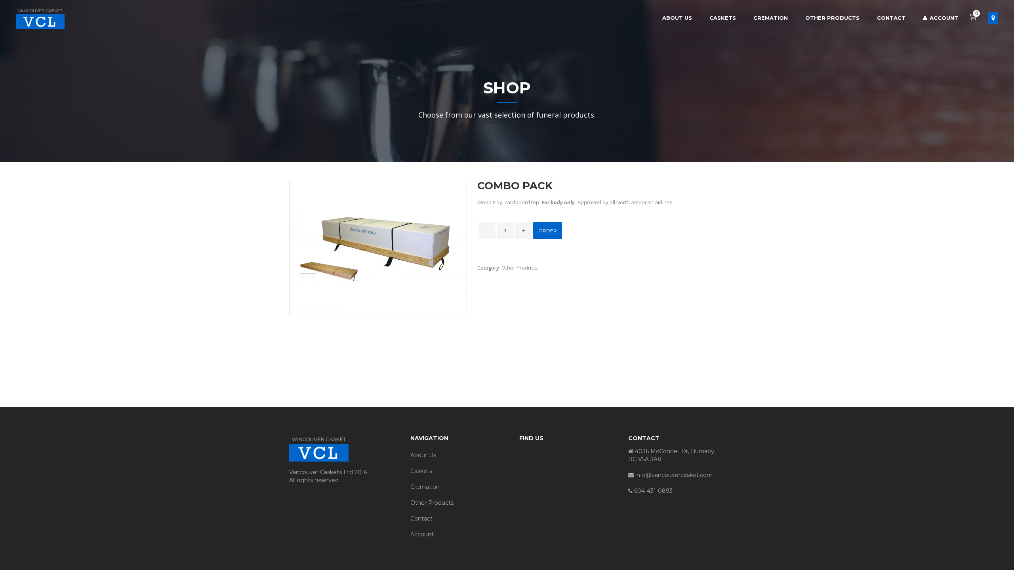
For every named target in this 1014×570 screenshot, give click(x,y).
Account (422, 534)
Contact (421, 518)
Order (547, 231)
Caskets (421, 471)
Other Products (519, 267)
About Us (423, 455)
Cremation (425, 486)
